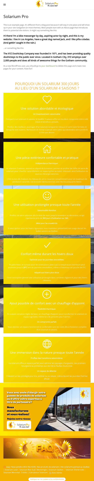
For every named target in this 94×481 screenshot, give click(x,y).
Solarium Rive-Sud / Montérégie (33, 469)
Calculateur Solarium (38, 472)
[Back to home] (47, 4)
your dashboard (48, 66)
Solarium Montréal (11, 472)
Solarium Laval (11, 469)
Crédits (24, 472)
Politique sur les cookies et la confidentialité (47, 479)
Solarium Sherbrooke (75, 469)
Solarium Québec (56, 469)
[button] (4, 4)
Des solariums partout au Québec (75, 467)
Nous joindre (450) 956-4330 (23, 467)
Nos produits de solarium (48, 467)
